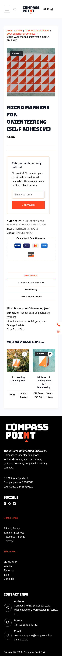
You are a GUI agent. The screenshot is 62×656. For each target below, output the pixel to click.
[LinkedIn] (14, 503)
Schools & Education (32, 224)
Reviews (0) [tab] (31, 290)
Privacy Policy (12, 528)
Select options (49, 395)
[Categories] (7, 9)
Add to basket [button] (23, 395)
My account (10, 562)
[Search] (15, 9)
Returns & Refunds (14, 536)
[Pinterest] (9, 503)
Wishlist (8, 566)
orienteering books (26, 229)
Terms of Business (14, 532)
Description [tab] (31, 275)
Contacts (9, 578)
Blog (6, 574)
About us (9, 570)
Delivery (8, 541)
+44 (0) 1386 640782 (26, 624)
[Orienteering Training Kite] (18, 360)
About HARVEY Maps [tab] (31, 297)
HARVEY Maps (24, 233)
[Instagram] (5, 503)
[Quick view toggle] (24, 354)
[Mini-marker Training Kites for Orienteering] (44, 360)
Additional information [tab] (31, 282)
